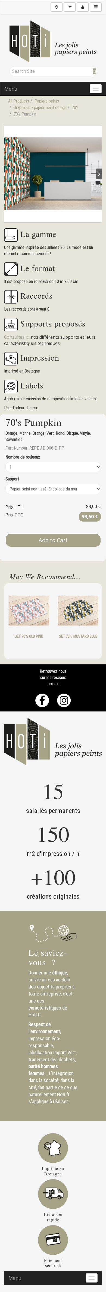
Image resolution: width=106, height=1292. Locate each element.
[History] (57, 7)
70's (75, 107)
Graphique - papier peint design (40, 107)
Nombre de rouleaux (22, 457)
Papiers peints (47, 101)
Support (12, 479)
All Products (18, 101)
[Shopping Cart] (70, 7)
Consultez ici (17, 337)
